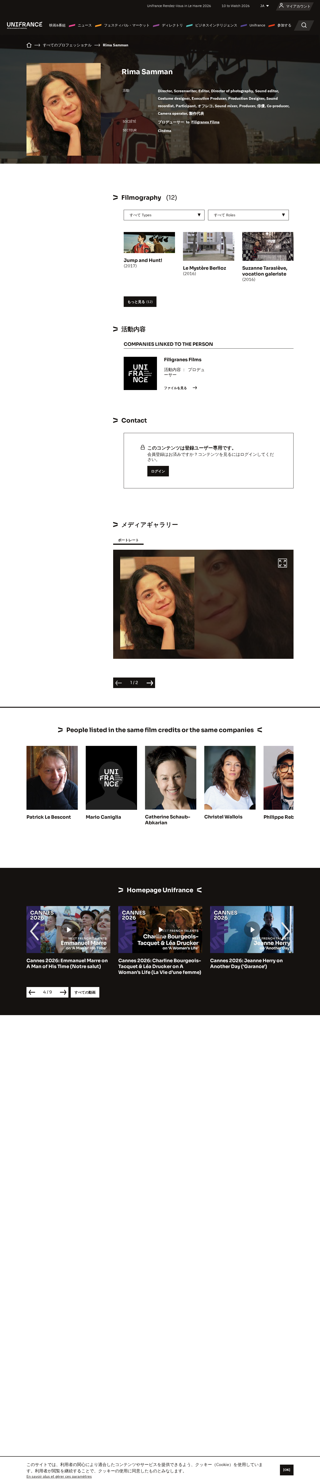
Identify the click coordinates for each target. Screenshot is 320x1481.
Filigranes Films (205, 122)
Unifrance (257, 25)
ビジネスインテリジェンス (216, 25)
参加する (284, 25)
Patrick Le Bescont (48, 817)
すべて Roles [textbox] (224, 215)
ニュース (85, 25)
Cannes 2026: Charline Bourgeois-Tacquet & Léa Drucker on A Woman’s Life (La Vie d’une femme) (67, 966)
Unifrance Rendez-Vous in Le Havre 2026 (179, 6)
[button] (282, 563)
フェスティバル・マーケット (127, 25)
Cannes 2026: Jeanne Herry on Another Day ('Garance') (154, 963)
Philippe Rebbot (283, 817)
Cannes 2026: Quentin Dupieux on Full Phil (251, 963)
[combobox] (164, 215)
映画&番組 (57, 25)
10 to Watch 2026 (236, 6)
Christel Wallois (223, 817)
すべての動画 (85, 992)
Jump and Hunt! (143, 260)
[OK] (286, 1470)
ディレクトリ (172, 25)
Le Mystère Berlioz (204, 268)
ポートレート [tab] (128, 540)
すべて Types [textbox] (141, 215)
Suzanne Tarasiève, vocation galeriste (264, 271)
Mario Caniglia (103, 817)
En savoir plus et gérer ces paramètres (59, 1476)
